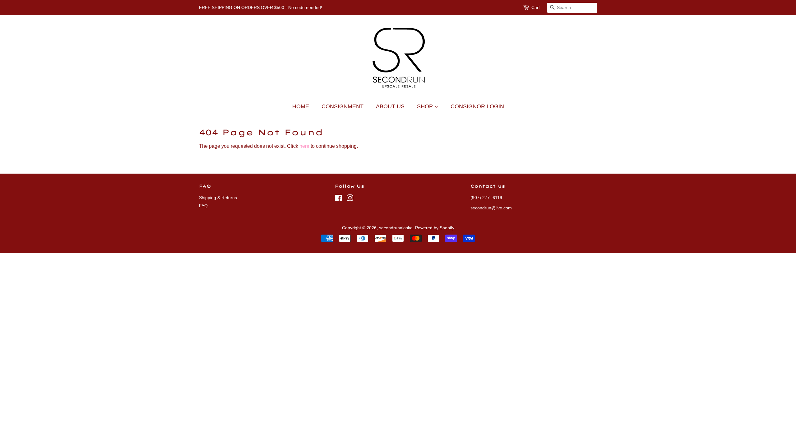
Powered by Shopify (434, 228)
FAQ (203, 205)
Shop (425, 106)
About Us (390, 106)
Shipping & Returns (218, 197)
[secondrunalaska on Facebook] (338, 199)
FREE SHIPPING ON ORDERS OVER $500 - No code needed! (260, 7)
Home (300, 106)
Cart (535, 7)
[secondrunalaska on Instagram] (349, 199)
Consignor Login (477, 106)
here (304, 146)
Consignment (342, 106)
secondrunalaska (396, 228)
